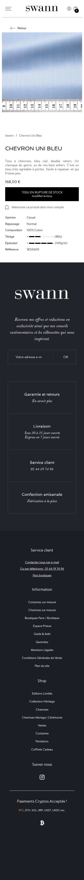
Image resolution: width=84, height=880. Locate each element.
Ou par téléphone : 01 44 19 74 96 (42, 569)
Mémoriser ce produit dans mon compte (38, 207)
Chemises (42, 709)
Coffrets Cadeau (42, 749)
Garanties (42, 642)
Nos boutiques (42, 575)
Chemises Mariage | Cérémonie (42, 717)
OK (65, 357)
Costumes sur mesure (42, 602)
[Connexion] (69, 8)
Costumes (42, 733)
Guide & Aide (42, 634)
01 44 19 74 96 (42, 469)
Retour (21, 28)
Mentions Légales (42, 650)
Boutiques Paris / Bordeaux (42, 618)
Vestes (42, 725)
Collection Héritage (42, 701)
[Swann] (42, 8)
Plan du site (42, 666)
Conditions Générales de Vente (42, 658)
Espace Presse (42, 626)
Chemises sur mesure (42, 610)
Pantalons (42, 741)
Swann (9, 135)
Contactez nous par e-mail (42, 562)
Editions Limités (42, 693)
